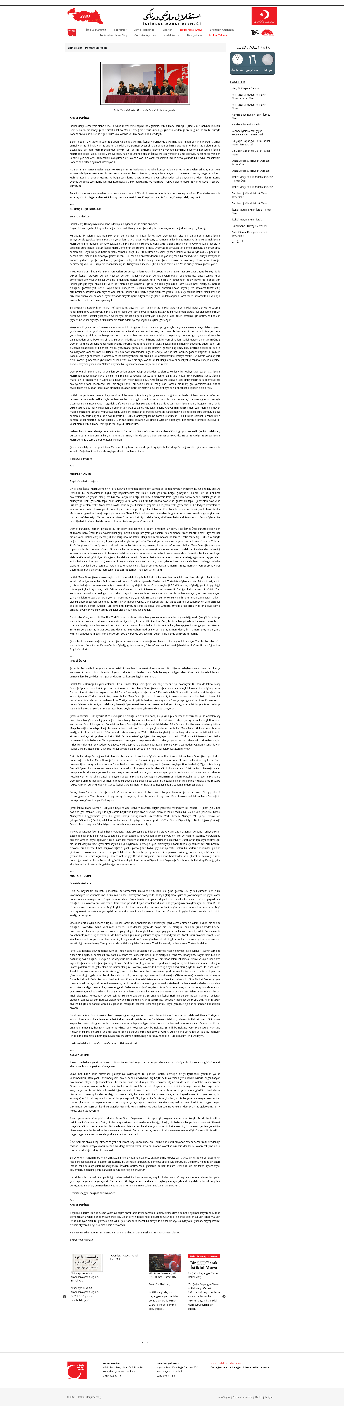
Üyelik (258, 1397)
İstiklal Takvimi (218, 35)
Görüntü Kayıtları (145, 35)
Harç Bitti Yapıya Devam (245, 88)
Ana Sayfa (224, 1397)
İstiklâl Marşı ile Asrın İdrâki (247, 219)
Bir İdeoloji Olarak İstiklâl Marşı (249, 203)
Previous (64, 1297)
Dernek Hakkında (143, 29)
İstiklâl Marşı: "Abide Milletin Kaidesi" (252, 187)
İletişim (269, 1397)
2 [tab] (148, 1342)
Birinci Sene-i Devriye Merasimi (249, 226)
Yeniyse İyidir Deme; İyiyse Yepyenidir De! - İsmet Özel (247, 132)
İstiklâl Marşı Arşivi (190, 29)
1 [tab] (142, 1342)
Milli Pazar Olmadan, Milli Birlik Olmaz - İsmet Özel (163, 1275)
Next (224, 1297)
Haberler (166, 29)
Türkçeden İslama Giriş (113, 35)
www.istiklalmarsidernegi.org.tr (228, 1363)
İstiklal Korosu (171, 35)
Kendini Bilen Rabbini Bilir (246, 124)
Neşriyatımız (194, 35)
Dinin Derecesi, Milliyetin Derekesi (251, 170)
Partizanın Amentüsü (222, 29)
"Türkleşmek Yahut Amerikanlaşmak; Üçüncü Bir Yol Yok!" (85, 1277)
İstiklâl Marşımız (96, 29)
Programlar (119, 29)
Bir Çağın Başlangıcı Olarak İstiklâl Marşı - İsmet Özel (251, 142)
